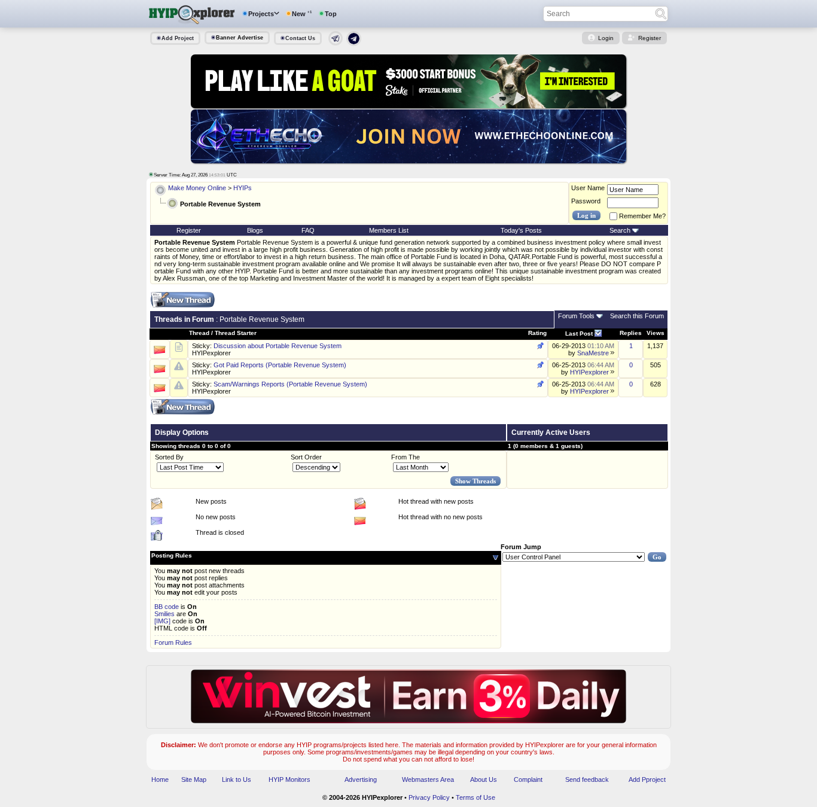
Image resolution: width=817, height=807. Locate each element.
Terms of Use (475, 797)
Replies (631, 333)
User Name (588, 187)
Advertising (361, 779)
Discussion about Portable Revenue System (278, 345)
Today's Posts (521, 230)
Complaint (528, 779)
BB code (166, 606)
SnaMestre (593, 353)
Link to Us (236, 779)
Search (619, 230)
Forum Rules (173, 642)
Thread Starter (236, 333)
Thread (199, 333)
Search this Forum (637, 315)
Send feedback (587, 779)
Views (655, 333)
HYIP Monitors (289, 779)
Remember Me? (642, 216)
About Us (483, 779)
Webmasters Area (428, 779)
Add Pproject (647, 779)
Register (649, 38)
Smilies (164, 613)
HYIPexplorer (211, 353)
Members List (388, 230)
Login (606, 38)
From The (405, 457)
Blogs (255, 230)
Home (160, 779)
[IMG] (162, 621)
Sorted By (169, 457)
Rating (537, 333)
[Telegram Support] (335, 43)
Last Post (579, 333)
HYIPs (242, 187)
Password (585, 201)
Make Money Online (197, 187)
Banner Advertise (239, 38)
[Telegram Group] (353, 43)
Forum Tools (576, 315)
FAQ (308, 230)
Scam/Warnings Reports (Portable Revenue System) (290, 384)
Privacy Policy (429, 797)
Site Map (193, 779)
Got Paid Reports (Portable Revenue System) (280, 365)
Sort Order (306, 457)
